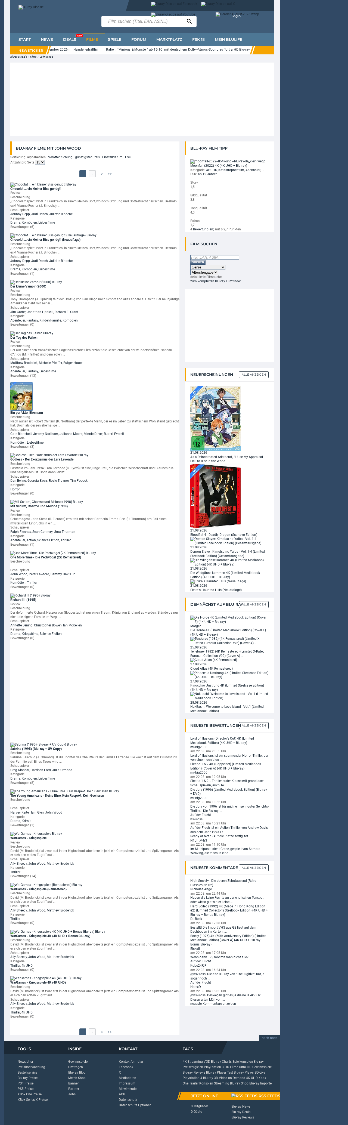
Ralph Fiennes (20, 532)
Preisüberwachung (31, 1067)
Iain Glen (37, 812)
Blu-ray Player (244, 1072)
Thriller (66, 540)
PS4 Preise (25, 1083)
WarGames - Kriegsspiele (28, 838)
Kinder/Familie (50, 320)
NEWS (47, 39)
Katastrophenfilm (231, 170)
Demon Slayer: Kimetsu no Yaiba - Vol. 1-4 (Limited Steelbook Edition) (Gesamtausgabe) (227, 554)
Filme (33, 56)
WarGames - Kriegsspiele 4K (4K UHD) (38, 982)
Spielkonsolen (242, 1062)
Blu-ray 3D (210, 1078)
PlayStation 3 (214, 1067)
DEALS (72, 38)
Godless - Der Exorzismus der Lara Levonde (41, 459)
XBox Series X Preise (33, 1100)
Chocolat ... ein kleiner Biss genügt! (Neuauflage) (45, 240)
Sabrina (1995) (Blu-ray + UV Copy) (36, 749)
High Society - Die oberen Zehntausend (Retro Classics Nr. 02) (223, 883)
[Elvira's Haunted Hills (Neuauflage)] (218, 581)
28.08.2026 (198, 702)
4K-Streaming (193, 1062)
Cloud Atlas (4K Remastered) (211, 668)
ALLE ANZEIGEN (254, 604)
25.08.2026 (198, 647)
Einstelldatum (112, 157)
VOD (207, 1062)
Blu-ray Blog (77, 1072)
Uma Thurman (64, 532)
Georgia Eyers (37, 481)
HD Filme (231, 1067)
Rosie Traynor (59, 481)
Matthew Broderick (24, 363)
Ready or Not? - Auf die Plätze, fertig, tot (219, 836)
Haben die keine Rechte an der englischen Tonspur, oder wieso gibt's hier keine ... (227, 900)
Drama (15, 222)
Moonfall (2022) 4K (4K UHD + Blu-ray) (218, 166)
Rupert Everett (114, 434)
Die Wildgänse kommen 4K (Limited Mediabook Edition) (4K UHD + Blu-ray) (225, 575)
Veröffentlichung (60, 157)
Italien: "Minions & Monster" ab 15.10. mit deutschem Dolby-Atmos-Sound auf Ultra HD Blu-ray (167, 49)
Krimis (26, 821)
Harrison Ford (40, 770)
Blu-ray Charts (221, 1062)
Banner (73, 1083)
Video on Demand (232, 1078)
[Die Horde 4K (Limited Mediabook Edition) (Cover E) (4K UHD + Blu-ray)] (229, 620)
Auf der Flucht (200, 815)
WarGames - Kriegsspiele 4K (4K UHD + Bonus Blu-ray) (50, 936)
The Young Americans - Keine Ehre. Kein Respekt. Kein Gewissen (57, 796)
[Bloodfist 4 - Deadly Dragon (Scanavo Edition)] (215, 496)
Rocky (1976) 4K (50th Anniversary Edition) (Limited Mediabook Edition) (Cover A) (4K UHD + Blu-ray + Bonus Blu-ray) (228, 940)
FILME (92, 39)
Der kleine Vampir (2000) (28, 286)
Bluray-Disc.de (18, 56)
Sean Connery (42, 532)
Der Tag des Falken (24, 337)
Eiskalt (195, 949)
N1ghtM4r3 (198, 840)
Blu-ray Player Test (219, 1072)
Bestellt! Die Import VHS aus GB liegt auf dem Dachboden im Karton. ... (223, 930)
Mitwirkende (127, 1089)
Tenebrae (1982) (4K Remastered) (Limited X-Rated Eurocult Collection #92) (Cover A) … (227, 654)
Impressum (127, 1083)
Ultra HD (245, 1067)
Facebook (126, 1067)
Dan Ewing (18, 481)
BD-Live (260, 1072)
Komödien (29, 222)
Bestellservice (27, 1072)
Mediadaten (127, 1078)
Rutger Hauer (73, 363)
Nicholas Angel (201, 889)
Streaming (221, 1083)
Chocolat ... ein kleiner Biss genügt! (35, 189)
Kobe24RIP (198, 966)
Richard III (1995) (23, 600)
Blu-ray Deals (240, 1112)
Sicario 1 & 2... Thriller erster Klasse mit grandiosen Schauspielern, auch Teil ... (227, 783)
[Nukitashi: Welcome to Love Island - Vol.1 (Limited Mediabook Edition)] (229, 696)
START (24, 39)
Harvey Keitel (20, 812)
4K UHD (252, 1078)
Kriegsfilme (30, 634)
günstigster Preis (87, 157)
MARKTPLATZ (169, 39)
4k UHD (27, 966)
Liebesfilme (46, 222)
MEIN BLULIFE (228, 39)
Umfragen (75, 1067)
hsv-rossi (196, 819)
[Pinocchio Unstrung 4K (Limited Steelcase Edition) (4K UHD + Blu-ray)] (229, 675)
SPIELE (114, 39)
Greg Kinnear (19, 770)
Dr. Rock (196, 919)
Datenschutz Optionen (135, 1105)
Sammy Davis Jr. (63, 574)
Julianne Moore (71, 434)
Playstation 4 (192, 1078)
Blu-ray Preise (28, 1078)
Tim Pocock (79, 481)
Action (31, 540)
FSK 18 (198, 39)
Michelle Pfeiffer (50, 363)
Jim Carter (18, 312)
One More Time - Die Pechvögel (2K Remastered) (45, 557)
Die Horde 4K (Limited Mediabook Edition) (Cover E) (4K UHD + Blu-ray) (228, 632)
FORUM (138, 39)
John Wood (46, 56)
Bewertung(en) (203, 229)
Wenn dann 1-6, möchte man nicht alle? (219, 957)
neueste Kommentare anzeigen (213, 1004)
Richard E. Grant (66, 312)
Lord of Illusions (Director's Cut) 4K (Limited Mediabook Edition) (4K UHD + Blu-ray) (222, 741)
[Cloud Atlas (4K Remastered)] (213, 660)
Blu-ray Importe (260, 1083)
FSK (128, 157)
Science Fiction (48, 540)
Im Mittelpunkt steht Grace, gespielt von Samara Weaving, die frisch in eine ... (225, 851)
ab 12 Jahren (207, 174)
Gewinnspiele (78, 1062)
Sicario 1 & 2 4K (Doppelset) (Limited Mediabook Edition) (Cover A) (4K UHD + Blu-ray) (225, 766)
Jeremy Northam (45, 434)
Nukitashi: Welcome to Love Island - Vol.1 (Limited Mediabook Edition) (227, 709)
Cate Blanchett (21, 434)
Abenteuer (17, 320)
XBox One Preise (30, 1094)
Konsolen (206, 1083)
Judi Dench (39, 214)
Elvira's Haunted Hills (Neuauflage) (216, 590)
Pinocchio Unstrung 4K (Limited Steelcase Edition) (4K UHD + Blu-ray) (227, 688)
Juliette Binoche (61, 214)
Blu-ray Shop (239, 1083)
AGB (122, 1094)
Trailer (193, 1083)
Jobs (72, 1094)
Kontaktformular (131, 1062)
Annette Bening (21, 625)
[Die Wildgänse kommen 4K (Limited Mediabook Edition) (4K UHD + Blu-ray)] (229, 562)
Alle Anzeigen (254, 374)
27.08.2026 (198, 664)
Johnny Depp (20, 214)
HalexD (195, 987)
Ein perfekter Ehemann (26, 413)
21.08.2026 (198, 453)
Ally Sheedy (18, 864)
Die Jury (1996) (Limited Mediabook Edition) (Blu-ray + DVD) (228, 792)
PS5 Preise (25, 1089)
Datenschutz (128, 1100)
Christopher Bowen (48, 625)
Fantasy (32, 320)
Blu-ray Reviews (194, 1072)
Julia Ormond (62, 770)
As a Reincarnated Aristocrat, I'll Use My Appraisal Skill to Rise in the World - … (226, 459)
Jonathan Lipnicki (40, 312)
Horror (15, 489)
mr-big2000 (198, 747)
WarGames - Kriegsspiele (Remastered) (38, 889)
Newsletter (25, 1062)
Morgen (195, 626)
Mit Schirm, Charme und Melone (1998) (39, 506)
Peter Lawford (39, 574)
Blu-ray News (240, 1106)
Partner (73, 1089)
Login (236, 16)
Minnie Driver (93, 434)
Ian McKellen (72, 625)
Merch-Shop (77, 1078)
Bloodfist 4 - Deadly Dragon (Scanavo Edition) (223, 535)
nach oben (269, 1038)
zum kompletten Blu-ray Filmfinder (215, 281)
